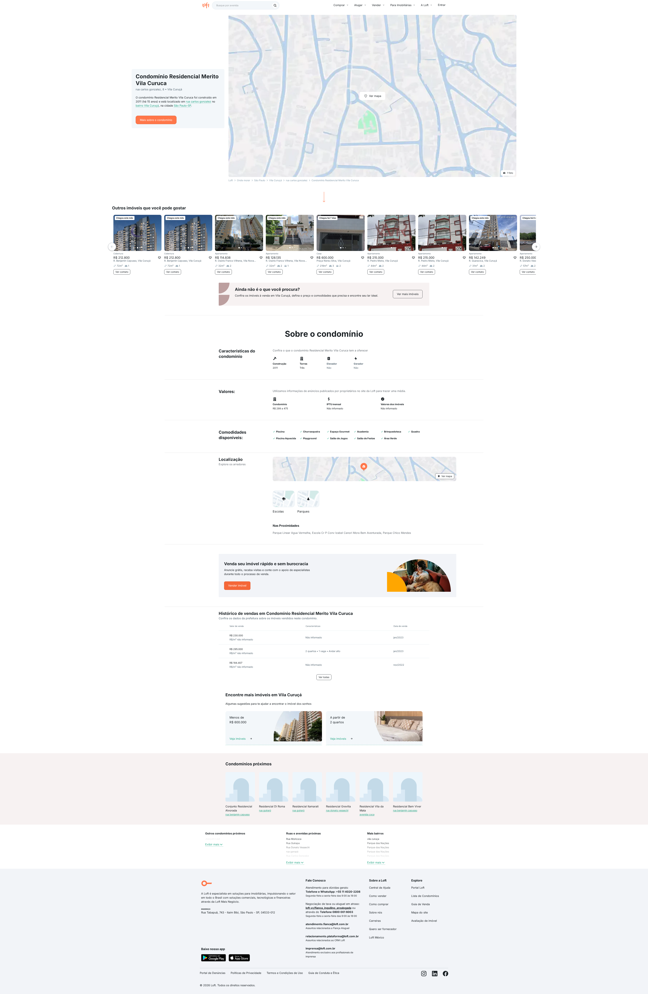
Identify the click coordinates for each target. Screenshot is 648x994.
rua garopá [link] (292, 851)
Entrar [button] (442, 5)
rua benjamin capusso (237, 814)
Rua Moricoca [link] (293, 838)
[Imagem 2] (139, 247)
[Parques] (308, 499)
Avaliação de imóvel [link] (424, 920)
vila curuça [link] (373, 838)
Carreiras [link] (375, 920)
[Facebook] (445, 974)
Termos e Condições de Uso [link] (285, 973)
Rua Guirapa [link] (293, 843)
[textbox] (245, 5)
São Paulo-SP (182, 105)
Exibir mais (212, 844)
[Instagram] (424, 974)
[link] (408, 294)
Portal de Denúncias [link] (212, 973)
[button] (364, 469)
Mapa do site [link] (419, 912)
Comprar (339, 5)
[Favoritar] (159, 257)
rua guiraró (265, 810)
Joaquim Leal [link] (212, 838)
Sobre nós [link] (375, 912)
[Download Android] (213, 958)
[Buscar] (275, 5)
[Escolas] (283, 499)
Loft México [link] (376, 937)
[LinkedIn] (434, 974)
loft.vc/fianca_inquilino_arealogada (328, 908)
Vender (376, 5)
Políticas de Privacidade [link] (246, 973)
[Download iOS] (239, 958)
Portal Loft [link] (417, 887)
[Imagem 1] (137, 247)
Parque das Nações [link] (378, 843)
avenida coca (367, 814)
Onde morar (243, 180)
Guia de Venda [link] (420, 904)
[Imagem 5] (197, 247)
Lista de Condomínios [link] (425, 896)
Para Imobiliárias (400, 5)
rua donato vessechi (337, 810)
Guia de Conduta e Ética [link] (323, 973)
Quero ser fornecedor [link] (383, 929)
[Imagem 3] (142, 247)
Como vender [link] (377, 896)
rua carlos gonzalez (198, 101)
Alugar (358, 5)
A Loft (424, 5)
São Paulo (259, 180)
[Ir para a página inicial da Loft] (207, 5)
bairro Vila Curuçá (147, 105)
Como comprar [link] (378, 904)
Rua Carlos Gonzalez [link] (297, 855)
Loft (230, 180)
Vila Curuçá (275, 180)
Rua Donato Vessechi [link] (297, 847)
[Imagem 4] (144, 247)
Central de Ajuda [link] (379, 887)
